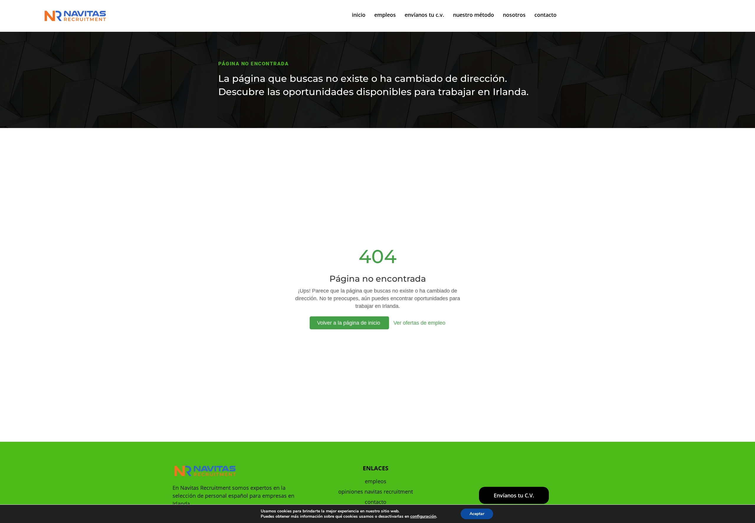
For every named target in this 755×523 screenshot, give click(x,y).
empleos (385, 14)
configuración (423, 516)
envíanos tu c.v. (424, 14)
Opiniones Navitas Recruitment (375, 491)
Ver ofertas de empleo (419, 323)
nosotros (514, 14)
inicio (358, 14)
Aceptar (477, 514)
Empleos (375, 481)
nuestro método (473, 14)
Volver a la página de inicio (349, 323)
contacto (545, 14)
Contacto (375, 501)
